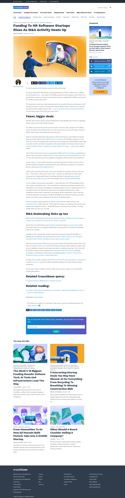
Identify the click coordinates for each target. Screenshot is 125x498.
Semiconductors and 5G (20, 367)
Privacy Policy (16, 482)
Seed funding (101, 17)
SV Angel (65, 146)
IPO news (84, 17)
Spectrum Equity (65, 155)
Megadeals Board (59, 12)
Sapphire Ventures (66, 253)
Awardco (45, 153)
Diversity (92, 17)
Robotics (70, 368)
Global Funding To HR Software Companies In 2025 (44, 281)
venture (53, 310)
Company (41, 474)
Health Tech (75, 17)
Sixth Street (78, 155)
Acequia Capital (63, 239)
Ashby (33, 162)
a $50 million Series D (46, 167)
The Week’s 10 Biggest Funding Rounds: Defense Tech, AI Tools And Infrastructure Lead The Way (29, 377)
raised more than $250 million (63, 250)
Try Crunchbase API (54, 1)
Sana (76, 225)
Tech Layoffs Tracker (46, 12)
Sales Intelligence (93, 482)
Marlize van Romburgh (56, 392)
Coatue (76, 146)
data (38, 95)
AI (31, 310)
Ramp (72, 176)
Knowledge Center (93, 476)
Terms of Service (17, 484)
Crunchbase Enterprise (69, 476)
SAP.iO (55, 255)
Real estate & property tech (58, 368)
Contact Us (41, 484)
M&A (28, 22)
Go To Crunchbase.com (31, 1)
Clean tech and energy (70, 365)
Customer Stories (68, 482)
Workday (53, 225)
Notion (35, 178)
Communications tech (56, 367)
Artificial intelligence (24, 17)
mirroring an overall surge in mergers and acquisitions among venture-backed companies (55, 219)
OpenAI (77, 176)
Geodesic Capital (44, 255)
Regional (91, 41)
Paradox (39, 246)
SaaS (14, 17)
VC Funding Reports (99, 12)
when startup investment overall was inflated (68, 109)
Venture (42, 22)
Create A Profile (92, 479)
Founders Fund (36, 146)
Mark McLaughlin (32, 202)
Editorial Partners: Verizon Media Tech (22, 474)
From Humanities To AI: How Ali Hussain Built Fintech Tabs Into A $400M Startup (30, 434)
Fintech (58, 17)
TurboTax (52, 260)
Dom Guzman (38, 297)
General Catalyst (53, 155)
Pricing (65, 484)
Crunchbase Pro (67, 474)
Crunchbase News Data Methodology (21, 479)
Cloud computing (49, 17)
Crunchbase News (32, 204)
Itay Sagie (53, 439)
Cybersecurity (37, 17)
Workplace (49, 22)
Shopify (67, 178)
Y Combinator (46, 146)
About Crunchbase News (19, 476)
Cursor (43, 178)
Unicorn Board (17, 12)
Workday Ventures (49, 239)
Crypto (104, 40)
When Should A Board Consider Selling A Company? (63, 432)
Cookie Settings (16, 487)
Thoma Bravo (77, 253)
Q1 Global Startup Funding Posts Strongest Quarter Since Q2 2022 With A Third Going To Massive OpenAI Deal (100, 47)
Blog (40, 482)
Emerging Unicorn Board (31, 12)
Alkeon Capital (55, 202)
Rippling (29, 139)
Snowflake (76, 178)
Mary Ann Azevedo (18, 33)
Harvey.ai (29, 178)
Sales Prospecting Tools (94, 487)
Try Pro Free (43, 1)
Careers (40, 476)
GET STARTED (101, 91)
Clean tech (66, 17)
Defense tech (31, 365)
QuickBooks (72, 260)
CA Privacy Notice (17, 492)
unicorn (47, 310)
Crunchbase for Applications (70, 479)
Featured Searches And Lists (96, 474)
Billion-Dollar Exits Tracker (84, 12)
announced (80, 260)
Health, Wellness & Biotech (71, 367)
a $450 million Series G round (50, 139)
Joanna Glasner (17, 387)
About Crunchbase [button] (17, 1)
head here (35, 305)
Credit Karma (60, 260)
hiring (34, 310)
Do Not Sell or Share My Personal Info (22, 489)
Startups (36, 22)
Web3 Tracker (70, 12)
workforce (59, 310)
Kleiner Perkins (57, 146)
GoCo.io (35, 262)
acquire (71, 225)
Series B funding (69, 153)
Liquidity (52, 427)
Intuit (34, 260)
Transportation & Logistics (21, 368)
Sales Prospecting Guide (95, 484)
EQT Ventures (38, 239)
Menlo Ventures (67, 237)
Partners (41, 479)
